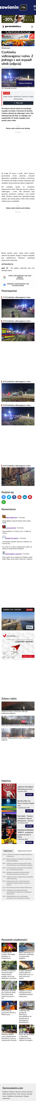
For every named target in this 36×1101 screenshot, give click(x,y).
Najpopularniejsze (25, 851)
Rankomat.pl (19, 1096)
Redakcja (5, 1092)
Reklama (11, 1092)
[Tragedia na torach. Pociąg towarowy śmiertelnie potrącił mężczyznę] (26, 985)
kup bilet (29, 794)
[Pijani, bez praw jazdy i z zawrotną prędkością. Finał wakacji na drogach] (26, 1029)
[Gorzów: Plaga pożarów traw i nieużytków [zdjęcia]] (18, 732)
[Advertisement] (18, 153)
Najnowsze (8, 851)
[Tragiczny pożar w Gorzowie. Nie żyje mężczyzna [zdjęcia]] (18, 706)
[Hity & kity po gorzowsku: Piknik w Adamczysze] (9, 1005)
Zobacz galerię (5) (25, 83)
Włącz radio (19, 103)
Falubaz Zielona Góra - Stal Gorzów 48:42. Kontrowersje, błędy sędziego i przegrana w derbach (18, 883)
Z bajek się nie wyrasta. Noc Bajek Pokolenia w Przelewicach (19, 855)
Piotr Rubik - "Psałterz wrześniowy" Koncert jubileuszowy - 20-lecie (25, 818)
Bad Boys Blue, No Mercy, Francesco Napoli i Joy (26, 803)
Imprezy (6, 781)
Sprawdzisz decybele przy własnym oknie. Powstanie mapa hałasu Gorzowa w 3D (18, 873)
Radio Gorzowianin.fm (9, 1094)
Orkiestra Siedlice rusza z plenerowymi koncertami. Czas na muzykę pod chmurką (18, 897)
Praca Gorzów (21, 1094)
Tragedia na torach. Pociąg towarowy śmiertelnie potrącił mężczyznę (20, 877)
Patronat (18, 1092)
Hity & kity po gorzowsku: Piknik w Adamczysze (19, 887)
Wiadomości (6, 48)
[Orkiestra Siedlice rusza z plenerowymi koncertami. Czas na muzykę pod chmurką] (9, 1029)
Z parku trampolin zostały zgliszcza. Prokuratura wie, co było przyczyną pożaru (19, 868)
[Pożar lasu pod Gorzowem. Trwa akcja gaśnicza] (18, 720)
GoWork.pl (10, 1096)
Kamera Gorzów (27, 1092)
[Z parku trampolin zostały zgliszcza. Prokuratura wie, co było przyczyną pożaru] (26, 965)
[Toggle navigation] (32, 27)
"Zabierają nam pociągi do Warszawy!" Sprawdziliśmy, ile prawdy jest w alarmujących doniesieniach (19, 892)
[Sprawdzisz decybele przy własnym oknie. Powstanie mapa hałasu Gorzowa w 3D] (9, 985)
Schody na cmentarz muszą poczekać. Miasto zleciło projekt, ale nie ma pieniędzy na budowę (19, 864)
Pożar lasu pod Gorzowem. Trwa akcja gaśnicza (18, 725)
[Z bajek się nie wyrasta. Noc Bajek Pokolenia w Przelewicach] (9, 947)
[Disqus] (18, 539)
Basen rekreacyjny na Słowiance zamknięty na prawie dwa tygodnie (19, 860)
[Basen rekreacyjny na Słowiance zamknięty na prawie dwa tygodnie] (26, 947)
